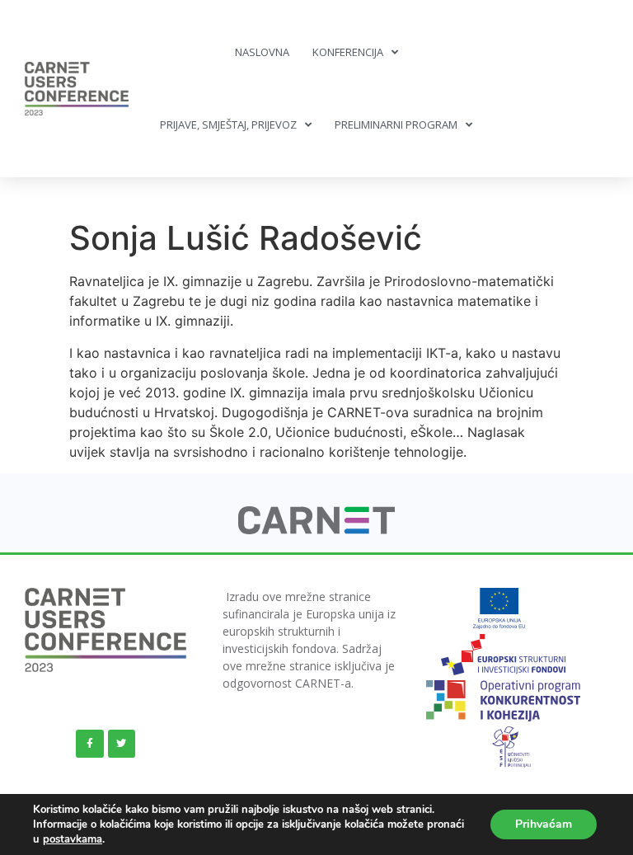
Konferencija (347, 52)
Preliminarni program (396, 124)
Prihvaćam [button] (543, 824)
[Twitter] (122, 744)
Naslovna (262, 52)
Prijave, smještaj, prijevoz (228, 124)
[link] (317, 529)
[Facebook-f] (90, 744)
